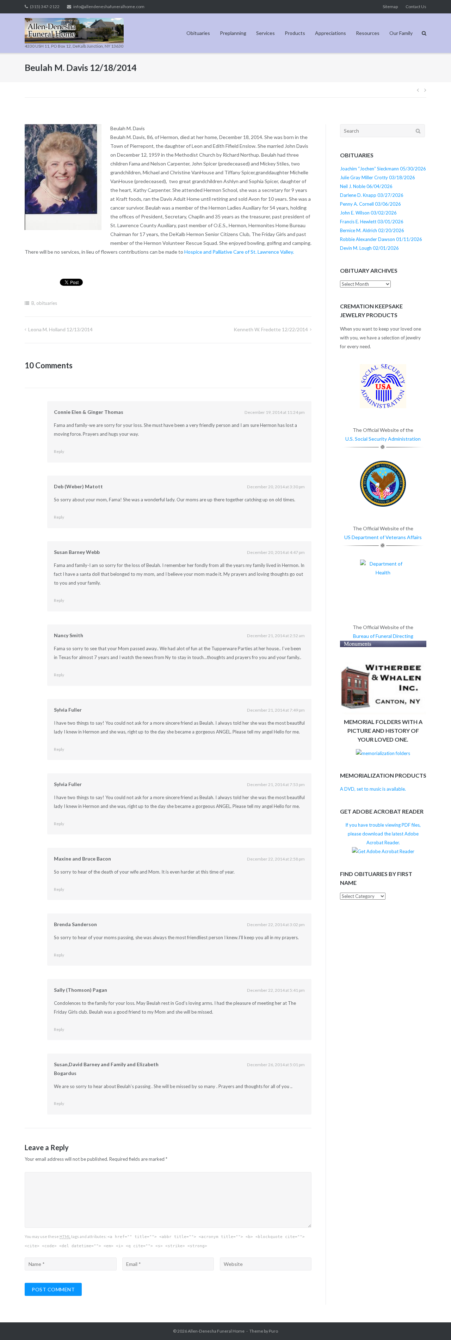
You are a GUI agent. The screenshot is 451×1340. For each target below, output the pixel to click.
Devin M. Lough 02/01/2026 (369, 248)
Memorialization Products (383, 775)
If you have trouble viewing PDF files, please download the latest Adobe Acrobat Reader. (383, 833)
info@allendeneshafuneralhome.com (108, 6)
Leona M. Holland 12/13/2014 (60, 329)
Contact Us (416, 6)
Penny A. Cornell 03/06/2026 (370, 204)
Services (265, 33)
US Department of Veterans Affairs (383, 537)
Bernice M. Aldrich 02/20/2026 (372, 230)
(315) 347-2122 (45, 6)
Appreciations (330, 33)
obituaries (46, 303)
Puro (273, 1331)
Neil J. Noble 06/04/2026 (366, 186)
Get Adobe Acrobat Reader (382, 811)
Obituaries (198, 33)
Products (295, 33)
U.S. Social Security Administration (383, 439)
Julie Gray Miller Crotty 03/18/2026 (377, 177)
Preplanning (233, 33)
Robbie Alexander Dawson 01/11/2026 (381, 239)
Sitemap (390, 6)
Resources (367, 33)
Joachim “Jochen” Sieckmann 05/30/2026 (383, 168)
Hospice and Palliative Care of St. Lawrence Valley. (239, 252)
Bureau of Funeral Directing (383, 636)
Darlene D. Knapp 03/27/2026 (371, 195)
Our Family (401, 33)
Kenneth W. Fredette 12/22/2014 (271, 329)
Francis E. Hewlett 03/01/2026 (371, 221)
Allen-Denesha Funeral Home (216, 1331)
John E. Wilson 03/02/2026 (368, 213)
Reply (59, 451)
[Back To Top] (433, 1323)
